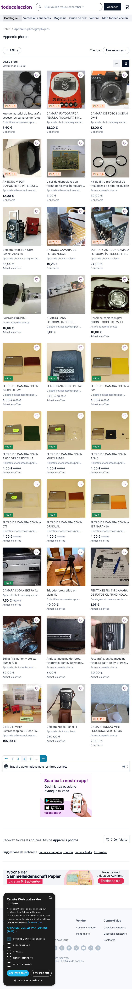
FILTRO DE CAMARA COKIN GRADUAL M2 (20, 388)
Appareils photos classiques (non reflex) (65, 122)
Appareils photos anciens (61, 258)
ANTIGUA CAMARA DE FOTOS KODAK (61, 252)
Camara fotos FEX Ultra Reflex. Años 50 (18, 252)
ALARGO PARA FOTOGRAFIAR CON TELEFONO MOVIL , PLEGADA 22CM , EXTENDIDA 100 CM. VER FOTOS (63, 320)
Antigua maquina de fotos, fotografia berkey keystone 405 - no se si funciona (64, 661)
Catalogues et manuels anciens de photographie (110, 599)
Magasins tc (83, 933)
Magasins (60, 18)
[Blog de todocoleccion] (98, 948)
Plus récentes (115, 50)
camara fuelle (83, 852)
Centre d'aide (112, 920)
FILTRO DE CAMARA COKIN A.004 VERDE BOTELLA (20, 456)
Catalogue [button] (11, 18)
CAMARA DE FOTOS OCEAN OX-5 (109, 115)
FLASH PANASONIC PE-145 (64, 386)
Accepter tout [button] (18, 973)
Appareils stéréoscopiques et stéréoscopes (19, 190)
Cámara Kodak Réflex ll (62, 726)
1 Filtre (14, 50)
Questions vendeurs (115, 927)
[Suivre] (37, 75)
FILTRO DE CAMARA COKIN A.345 (108, 456)
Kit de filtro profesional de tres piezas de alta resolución (110, 183)
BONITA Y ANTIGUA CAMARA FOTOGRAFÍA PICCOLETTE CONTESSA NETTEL (110, 252)
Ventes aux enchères (37, 18)
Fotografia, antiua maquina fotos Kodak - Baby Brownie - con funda (110, 661)
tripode (68, 852)
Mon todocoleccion (115, 18)
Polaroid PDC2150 (14, 318)
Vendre (94, 18)
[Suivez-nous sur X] (69, 948)
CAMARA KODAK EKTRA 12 (20, 590)
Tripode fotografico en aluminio (61, 592)
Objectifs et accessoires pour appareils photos (19, 122)
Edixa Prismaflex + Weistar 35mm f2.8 (20, 660)
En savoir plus (35, 922)
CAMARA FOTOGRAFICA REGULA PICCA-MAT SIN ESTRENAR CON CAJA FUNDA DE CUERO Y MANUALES (63, 116)
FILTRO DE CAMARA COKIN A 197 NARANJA (110, 524)
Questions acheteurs (115, 933)
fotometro (100, 852)
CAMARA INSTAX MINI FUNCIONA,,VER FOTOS (106, 729)
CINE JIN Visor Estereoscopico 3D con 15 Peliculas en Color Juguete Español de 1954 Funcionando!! (20, 729)
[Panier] (127, 7)
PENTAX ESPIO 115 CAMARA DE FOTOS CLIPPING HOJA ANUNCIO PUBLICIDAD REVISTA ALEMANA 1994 (109, 593)
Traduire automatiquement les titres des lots (38, 766)
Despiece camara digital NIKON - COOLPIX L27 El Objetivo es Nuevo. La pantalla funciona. (107, 320)
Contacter (109, 939)
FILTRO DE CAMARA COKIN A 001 (110, 388)
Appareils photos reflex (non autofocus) (18, 667)
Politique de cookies (72, 960)
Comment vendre (86, 927)
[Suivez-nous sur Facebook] (61, 948)
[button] (29, 929)
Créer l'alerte (119, 839)
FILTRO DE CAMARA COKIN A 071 (22, 524)
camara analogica (50, 852)
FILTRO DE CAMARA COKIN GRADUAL (64, 524)
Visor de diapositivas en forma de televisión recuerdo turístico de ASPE (65, 184)
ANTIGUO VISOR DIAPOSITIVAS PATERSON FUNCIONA (19, 184)
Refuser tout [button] (41, 973)
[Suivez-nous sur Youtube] (83, 948)
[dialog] (29, 939)
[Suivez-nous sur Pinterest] (76, 948)
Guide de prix (78, 18)
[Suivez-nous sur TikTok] (90, 948)
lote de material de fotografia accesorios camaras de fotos (22, 115)
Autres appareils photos (104, 190)
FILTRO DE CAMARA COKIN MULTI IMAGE (64, 456)
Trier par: (96, 50)
